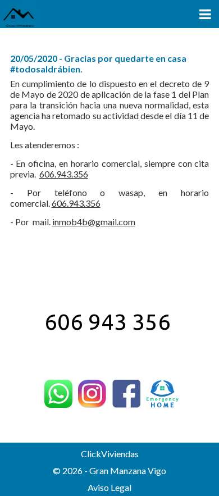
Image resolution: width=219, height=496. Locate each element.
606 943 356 (107, 321)
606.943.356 (63, 174)
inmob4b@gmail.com (93, 221)
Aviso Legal (109, 487)
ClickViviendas (110, 453)
